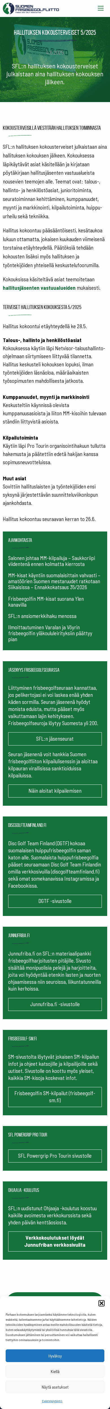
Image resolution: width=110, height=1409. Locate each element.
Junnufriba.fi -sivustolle (55, 1004)
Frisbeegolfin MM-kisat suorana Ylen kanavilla (46, 601)
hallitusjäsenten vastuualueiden (39, 287)
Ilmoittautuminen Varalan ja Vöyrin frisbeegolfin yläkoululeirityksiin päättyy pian (50, 633)
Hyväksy (55, 1355)
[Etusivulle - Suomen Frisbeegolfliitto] (31, 7)
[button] (101, 1303)
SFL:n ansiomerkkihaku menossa (42, 616)
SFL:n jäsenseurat (55, 738)
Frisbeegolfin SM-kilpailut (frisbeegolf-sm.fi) (54, 1096)
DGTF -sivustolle (55, 901)
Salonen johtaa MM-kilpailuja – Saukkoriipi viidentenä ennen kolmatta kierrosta (51, 561)
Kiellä (55, 1371)
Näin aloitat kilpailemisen (55, 790)
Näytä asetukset (55, 1386)
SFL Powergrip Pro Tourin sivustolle (55, 1155)
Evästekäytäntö (52, 1401)
